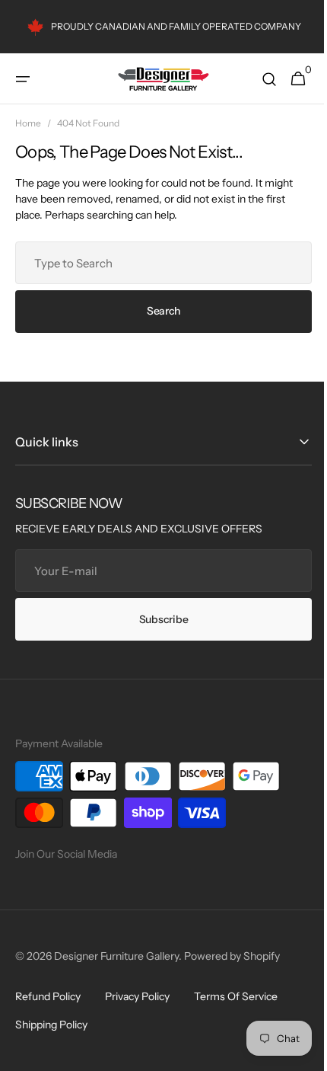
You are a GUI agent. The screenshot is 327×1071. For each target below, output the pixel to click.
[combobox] (157, 262)
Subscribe (157, 619)
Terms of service (236, 996)
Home (28, 123)
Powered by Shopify (232, 956)
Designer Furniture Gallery (116, 956)
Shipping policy (51, 1024)
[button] (23, 79)
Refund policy (48, 996)
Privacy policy (137, 996)
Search (157, 311)
